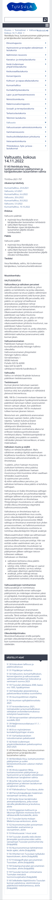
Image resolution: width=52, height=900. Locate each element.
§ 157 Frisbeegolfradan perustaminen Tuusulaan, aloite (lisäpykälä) (24, 861)
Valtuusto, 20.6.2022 (14, 197)
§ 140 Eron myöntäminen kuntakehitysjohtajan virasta (20, 730)
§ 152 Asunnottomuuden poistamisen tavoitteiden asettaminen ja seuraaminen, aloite (25, 827)
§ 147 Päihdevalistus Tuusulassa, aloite (25, 789)
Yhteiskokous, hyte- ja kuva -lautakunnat (19, 147)
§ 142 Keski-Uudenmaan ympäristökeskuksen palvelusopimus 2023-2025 (24, 744)
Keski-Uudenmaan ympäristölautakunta (16, 65)
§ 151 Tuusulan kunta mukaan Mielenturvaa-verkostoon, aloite (22, 819)
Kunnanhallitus (13, 85)
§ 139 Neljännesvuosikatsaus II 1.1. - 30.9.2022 (24, 724)
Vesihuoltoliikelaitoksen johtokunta (23, 136)
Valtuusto (33, 30)
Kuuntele (41, 30)
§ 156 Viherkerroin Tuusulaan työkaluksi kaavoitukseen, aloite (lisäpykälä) (26, 855)
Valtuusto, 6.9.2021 (13, 191)
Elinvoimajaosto (14, 43)
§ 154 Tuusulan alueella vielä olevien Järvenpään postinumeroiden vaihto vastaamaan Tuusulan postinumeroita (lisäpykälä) (25, 841)
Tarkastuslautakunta (16, 113)
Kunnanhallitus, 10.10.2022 (17, 206)
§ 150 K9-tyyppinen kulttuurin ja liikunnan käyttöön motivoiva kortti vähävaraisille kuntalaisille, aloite (23, 812)
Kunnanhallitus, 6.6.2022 (16, 194)
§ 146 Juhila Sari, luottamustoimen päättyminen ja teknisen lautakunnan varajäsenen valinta (24, 783)
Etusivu (7, 30)
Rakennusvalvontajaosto (18, 104)
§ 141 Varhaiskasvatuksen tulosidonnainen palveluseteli (21, 736)
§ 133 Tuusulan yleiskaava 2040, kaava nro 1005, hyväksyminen (25, 686)
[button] (45, 19)
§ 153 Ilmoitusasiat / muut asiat (21, 833)
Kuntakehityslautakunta (17, 90)
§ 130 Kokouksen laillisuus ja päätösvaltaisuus (20, 665)
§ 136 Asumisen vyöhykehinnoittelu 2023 (23, 701)
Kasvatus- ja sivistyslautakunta (20, 59)
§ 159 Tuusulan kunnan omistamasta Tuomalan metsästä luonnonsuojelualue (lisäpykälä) (24, 874)
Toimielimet (20, 30)
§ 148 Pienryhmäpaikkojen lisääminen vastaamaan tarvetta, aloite (25, 794)
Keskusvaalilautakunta (17, 71)
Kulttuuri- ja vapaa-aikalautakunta (22, 80)
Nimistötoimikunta (15, 99)
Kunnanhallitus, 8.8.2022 (16, 200)
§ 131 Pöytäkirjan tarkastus (19, 670)
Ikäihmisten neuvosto (16, 55)
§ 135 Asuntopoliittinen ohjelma (22, 697)
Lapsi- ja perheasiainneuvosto (20, 94)
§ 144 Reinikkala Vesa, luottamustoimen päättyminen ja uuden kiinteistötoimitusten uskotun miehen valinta (25, 763)
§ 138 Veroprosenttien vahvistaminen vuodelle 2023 (24, 718)
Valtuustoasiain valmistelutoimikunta (24, 127)
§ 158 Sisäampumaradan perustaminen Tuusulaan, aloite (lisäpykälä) (25, 867)
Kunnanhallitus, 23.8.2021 (16, 188)
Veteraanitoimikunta (16, 141)
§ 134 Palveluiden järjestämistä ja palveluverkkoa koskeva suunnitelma (24, 692)
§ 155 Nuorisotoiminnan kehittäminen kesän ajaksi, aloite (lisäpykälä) (25, 849)
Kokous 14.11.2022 (13, 33)
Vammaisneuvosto (15, 132)
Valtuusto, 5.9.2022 (13, 203)
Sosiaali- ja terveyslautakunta (20, 108)
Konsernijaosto (13, 76)
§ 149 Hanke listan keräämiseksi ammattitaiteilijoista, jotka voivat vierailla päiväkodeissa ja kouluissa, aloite (23, 803)
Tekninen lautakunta (16, 118)
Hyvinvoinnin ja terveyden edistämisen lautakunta (24, 49)
